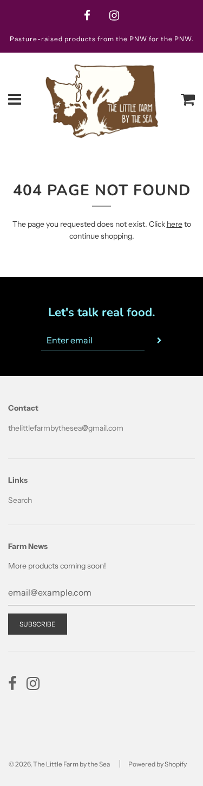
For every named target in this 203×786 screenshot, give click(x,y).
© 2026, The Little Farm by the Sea (59, 764)
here (174, 224)
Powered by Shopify (157, 764)
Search (20, 500)
